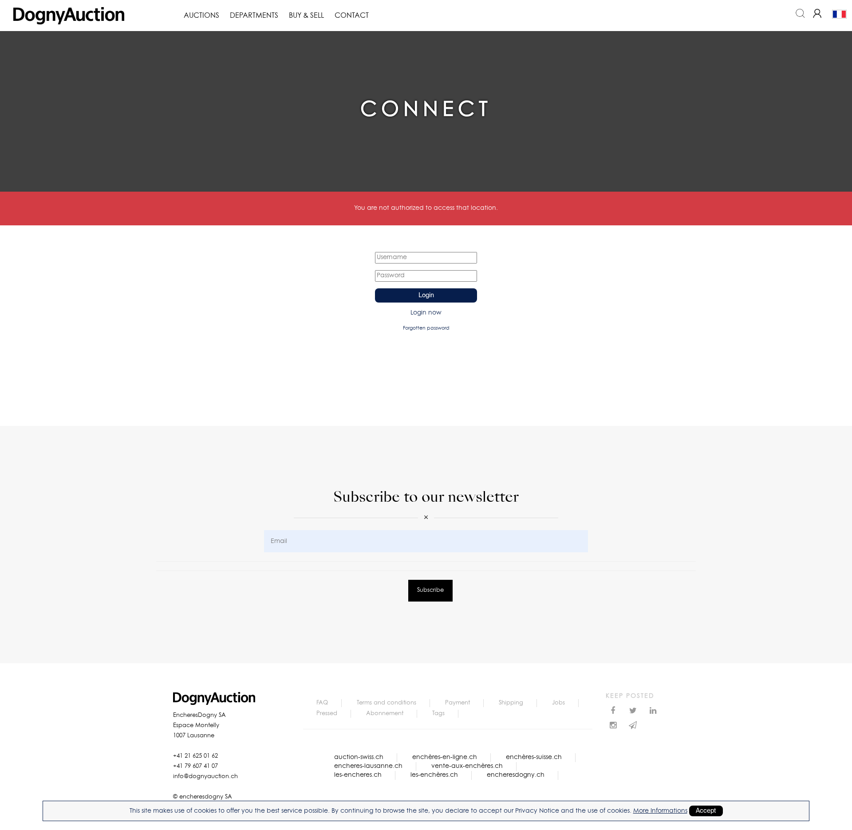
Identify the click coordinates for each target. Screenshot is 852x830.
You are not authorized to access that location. (426, 208)
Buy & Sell (306, 15)
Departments (254, 15)
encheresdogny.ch (515, 775)
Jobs (558, 703)
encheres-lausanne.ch (368, 766)
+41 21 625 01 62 (195, 756)
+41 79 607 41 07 (195, 766)
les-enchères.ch (434, 775)
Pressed (326, 713)
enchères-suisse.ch (534, 757)
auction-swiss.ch (358, 757)
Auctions (201, 15)
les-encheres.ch (358, 775)
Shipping (511, 703)
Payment (457, 703)
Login (426, 295)
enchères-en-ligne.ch (444, 757)
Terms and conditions (386, 703)
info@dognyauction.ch (205, 776)
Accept (706, 811)
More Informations (660, 811)
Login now (426, 313)
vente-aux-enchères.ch (467, 766)
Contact (352, 15)
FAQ (322, 703)
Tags (438, 713)
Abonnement (384, 713)
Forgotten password (426, 328)
